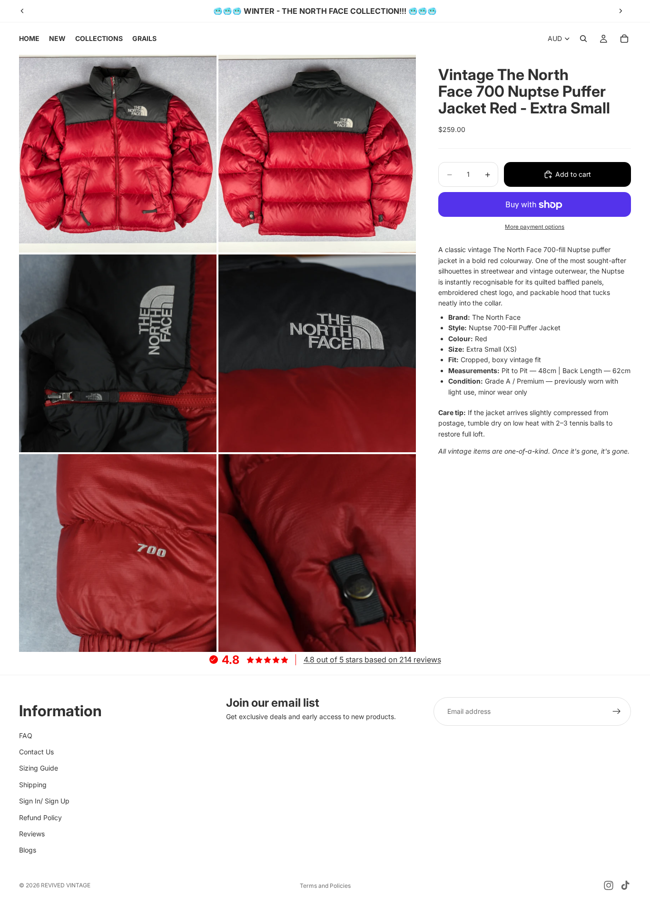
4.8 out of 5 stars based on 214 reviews (372, 659)
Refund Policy (40, 817)
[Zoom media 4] (317, 353)
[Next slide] (620, 10)
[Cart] (624, 38)
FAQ (25, 735)
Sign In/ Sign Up (44, 801)
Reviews (32, 834)
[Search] (583, 38)
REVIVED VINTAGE (65, 885)
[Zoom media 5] (118, 553)
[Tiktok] (625, 885)
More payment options (534, 226)
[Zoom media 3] (118, 353)
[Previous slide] (22, 10)
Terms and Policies (325, 885)
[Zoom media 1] (118, 154)
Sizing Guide (38, 768)
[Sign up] (617, 711)
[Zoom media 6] (317, 553)
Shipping (33, 785)
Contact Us (36, 752)
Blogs (27, 850)
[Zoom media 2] (317, 154)
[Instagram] (608, 885)
